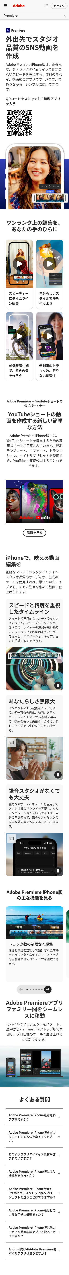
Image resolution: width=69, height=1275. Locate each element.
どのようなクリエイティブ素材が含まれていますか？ (32, 1156)
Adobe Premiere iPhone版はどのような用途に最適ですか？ (32, 1212)
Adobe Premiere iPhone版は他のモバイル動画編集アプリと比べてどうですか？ (32, 1231)
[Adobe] (18, 6)
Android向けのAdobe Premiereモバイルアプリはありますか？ (32, 1251)
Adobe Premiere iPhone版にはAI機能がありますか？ (32, 1173)
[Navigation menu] (5, 6)
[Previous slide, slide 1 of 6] (21, 989)
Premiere (11, 15)
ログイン (59, 6)
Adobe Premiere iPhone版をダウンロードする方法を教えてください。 (32, 1136)
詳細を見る (34, 532)
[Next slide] (48, 989)
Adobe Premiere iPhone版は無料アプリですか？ (32, 1117)
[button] (46, 6)
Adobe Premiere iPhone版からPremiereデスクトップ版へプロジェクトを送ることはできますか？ (32, 1193)
